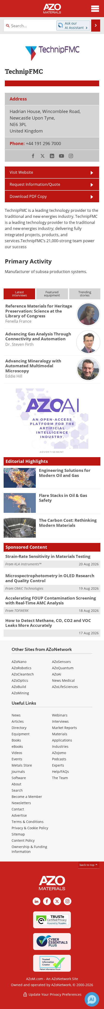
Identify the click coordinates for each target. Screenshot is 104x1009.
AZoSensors (61, 661)
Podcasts (59, 759)
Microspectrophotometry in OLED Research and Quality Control (49, 578)
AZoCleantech (23, 674)
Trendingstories (84, 293)
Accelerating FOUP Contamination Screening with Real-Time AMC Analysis (50, 600)
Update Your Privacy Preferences (55, 994)
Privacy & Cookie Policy (30, 828)
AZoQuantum (63, 668)
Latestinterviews (19, 293)
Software (19, 777)
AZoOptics (20, 680)
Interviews (60, 721)
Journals (18, 771)
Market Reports (64, 727)
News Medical (63, 680)
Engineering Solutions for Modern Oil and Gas (64, 473)
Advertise (19, 815)
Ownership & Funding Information (29, 849)
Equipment (21, 734)
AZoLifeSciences (65, 686)
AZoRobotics (21, 668)
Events (17, 759)
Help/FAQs (60, 771)
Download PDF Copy (28, 196)
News (16, 715)
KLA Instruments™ (27, 564)
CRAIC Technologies (28, 588)
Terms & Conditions (28, 821)
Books (16, 740)
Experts (58, 765)
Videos (17, 752)
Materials (59, 734)
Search (17, 790)
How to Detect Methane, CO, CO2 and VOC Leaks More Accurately (48, 623)
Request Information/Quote (35, 184)
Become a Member (27, 796)
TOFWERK (21, 610)
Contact (18, 809)
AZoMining (20, 693)
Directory (19, 727)
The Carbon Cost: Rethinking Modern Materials (68, 522)
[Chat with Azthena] (92, 999)
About (16, 784)
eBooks (17, 746)
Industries (60, 746)
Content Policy (23, 840)
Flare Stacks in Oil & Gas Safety (63, 498)
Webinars (59, 715)
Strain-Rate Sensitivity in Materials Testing (47, 556)
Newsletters (21, 803)
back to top (87, 865)
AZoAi (56, 674)
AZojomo (59, 752)
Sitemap (18, 834)
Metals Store (22, 765)
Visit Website (21, 172)
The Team (60, 777)
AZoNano (19, 661)
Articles (18, 721)
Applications (62, 740)
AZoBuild (19, 686)
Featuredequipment (52, 293)
